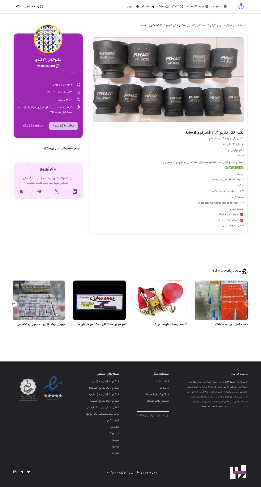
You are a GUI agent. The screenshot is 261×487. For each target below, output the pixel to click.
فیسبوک (114, 433)
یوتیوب (114, 446)
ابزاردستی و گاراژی (220, 25)
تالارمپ (131, 6)
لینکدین (114, 427)
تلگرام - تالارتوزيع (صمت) (104, 388)
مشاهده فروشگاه (33, 126)
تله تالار (145, 6)
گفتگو (175, 6)
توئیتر (115, 440)
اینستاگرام (113, 420)
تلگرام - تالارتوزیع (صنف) (104, 401)
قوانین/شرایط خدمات (156, 394)
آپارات (115, 453)
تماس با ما (162, 381)
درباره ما (164, 388)
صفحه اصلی (240, 25)
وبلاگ (160, 6)
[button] (13, 303)
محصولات (217, 6)
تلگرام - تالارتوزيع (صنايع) (104, 394)
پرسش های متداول (157, 401)
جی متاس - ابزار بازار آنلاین (153, 416)
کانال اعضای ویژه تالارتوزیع (103, 407)
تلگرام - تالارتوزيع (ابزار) (105, 381)
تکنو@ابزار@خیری (197, 25)
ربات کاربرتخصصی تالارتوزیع (102, 414)
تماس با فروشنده (63, 126)
